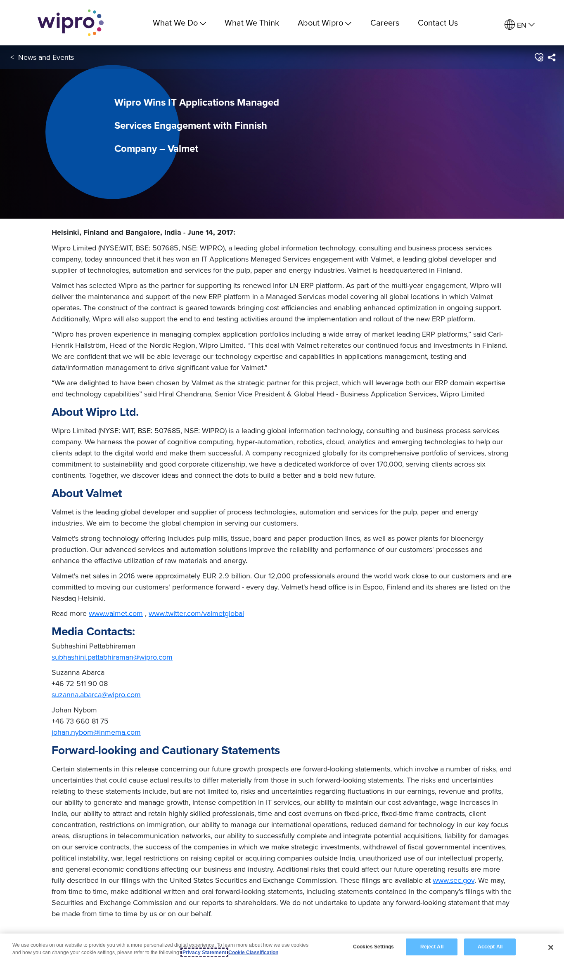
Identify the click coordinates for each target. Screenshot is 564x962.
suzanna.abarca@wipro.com (96, 694)
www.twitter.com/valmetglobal (196, 613)
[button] (538, 57)
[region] (282, 948)
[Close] (551, 947)
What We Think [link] (252, 22)
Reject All (431, 947)
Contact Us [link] (438, 22)
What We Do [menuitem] (175, 22)
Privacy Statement (204, 952)
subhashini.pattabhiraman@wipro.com (112, 657)
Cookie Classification (253, 952)
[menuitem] (519, 25)
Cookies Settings (373, 947)
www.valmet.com (116, 613)
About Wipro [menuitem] (320, 22)
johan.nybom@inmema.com (96, 732)
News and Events (46, 57)
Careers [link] (384, 22)
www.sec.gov (453, 880)
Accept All (490, 947)
